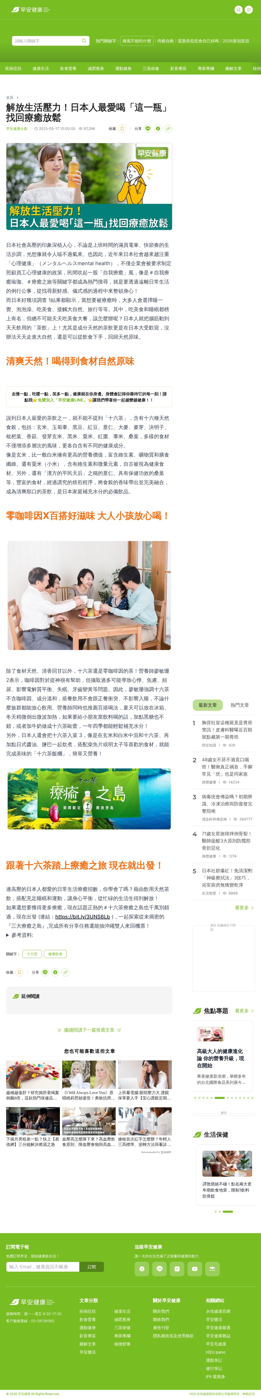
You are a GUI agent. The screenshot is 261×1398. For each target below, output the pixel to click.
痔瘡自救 (166, 40)
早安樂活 (88, 1352)
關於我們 (161, 1311)
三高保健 (151, 68)
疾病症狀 (13, 68)
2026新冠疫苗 (236, 40)
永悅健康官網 (218, 1311)
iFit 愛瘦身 (215, 1376)
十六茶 (32, 954)
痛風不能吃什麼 (137, 40)
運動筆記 (214, 1360)
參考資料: (22, 935)
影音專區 (178, 68)
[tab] (208, 705)
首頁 (9, 97)
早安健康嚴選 (218, 1327)
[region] (89, 397)
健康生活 (41, 68)
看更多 (242, 907)
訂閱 (92, 1266)
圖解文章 (233, 68)
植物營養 (122, 1343)
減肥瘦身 (96, 68)
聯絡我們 (161, 1319)
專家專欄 (206, 68)
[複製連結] (168, 129)
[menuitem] (13, 68)
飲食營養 (68, 68)
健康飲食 (55, 954)
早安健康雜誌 (218, 1335)
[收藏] (122, 129)
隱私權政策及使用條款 (173, 1335)
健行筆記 (214, 1368)
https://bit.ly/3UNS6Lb (82, 917)
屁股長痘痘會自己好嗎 (198, 40)
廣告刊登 (161, 1327)
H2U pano (216, 1352)
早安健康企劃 (17, 128)
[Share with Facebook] (158, 129)
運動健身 (123, 68)
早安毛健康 (216, 1343)
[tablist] (224, 705)
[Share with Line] (148, 129)
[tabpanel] (224, 813)
